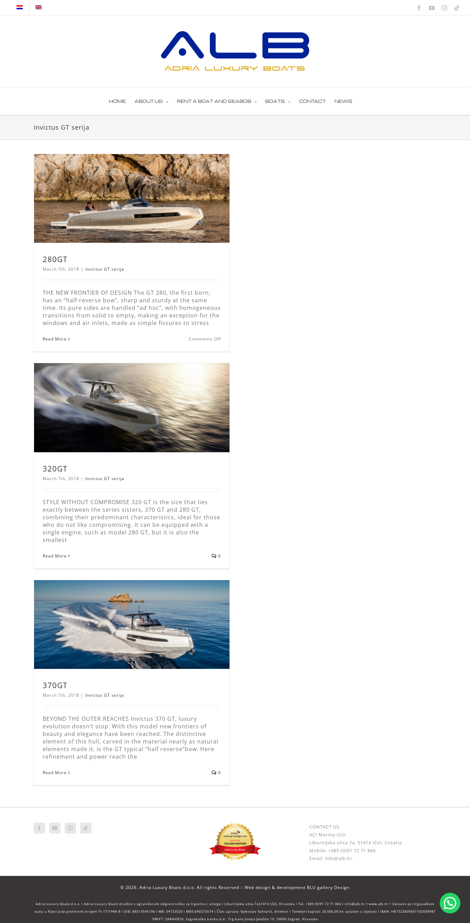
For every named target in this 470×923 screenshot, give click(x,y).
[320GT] (131, 407)
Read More (55, 339)
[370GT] (131, 624)
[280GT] (131, 198)
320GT (55, 468)
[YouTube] (55, 828)
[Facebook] (39, 828)
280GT (55, 259)
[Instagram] (70, 828)
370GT (55, 685)
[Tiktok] (86, 828)
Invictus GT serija (104, 269)
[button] (450, 903)
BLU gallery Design (328, 887)
